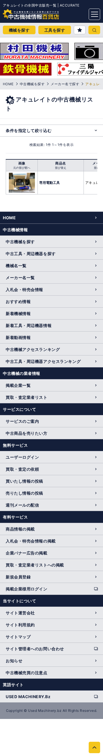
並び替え (60, 167)
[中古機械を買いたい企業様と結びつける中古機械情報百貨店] (20, 12)
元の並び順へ (21, 167)
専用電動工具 (49, 182)
